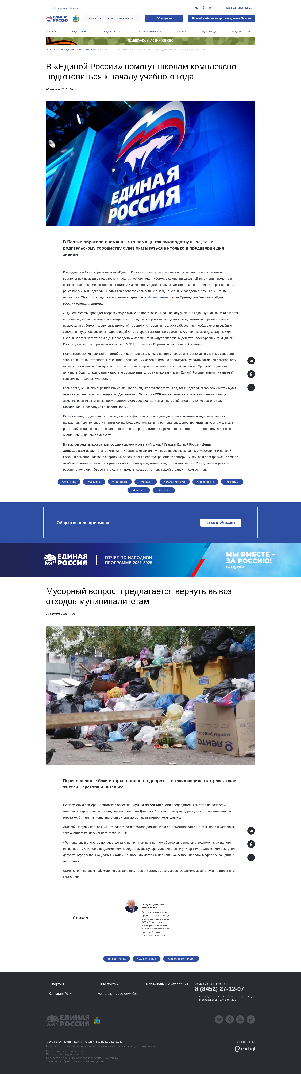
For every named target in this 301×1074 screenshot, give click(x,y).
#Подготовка (120, 481)
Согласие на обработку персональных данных (75, 1061)
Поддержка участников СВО (150, 40)
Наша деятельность (111, 31)
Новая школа (159, 297)
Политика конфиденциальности (66, 1054)
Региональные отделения (167, 984)
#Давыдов (94, 481)
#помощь (232, 481)
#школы (163, 490)
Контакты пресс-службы (117, 994)
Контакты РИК (60, 994)
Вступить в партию (242, 31)
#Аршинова (69, 481)
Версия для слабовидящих (238, 8)
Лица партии (78, 31)
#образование (205, 481)
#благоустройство (174, 481)
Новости (91, 49)
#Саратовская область (181, 958)
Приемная (181, 31)
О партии (51, 31)
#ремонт (138, 490)
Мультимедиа (209, 31)
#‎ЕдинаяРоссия (146, 958)
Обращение (164, 18)
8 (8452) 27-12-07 (219, 988)
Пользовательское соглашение (65, 1051)
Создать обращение (221, 522)
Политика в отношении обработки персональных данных (82, 1058)
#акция (145, 481)
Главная (50, 49)
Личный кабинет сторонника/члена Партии (221, 18)
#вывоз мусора (117, 958)
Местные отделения (149, 31)
